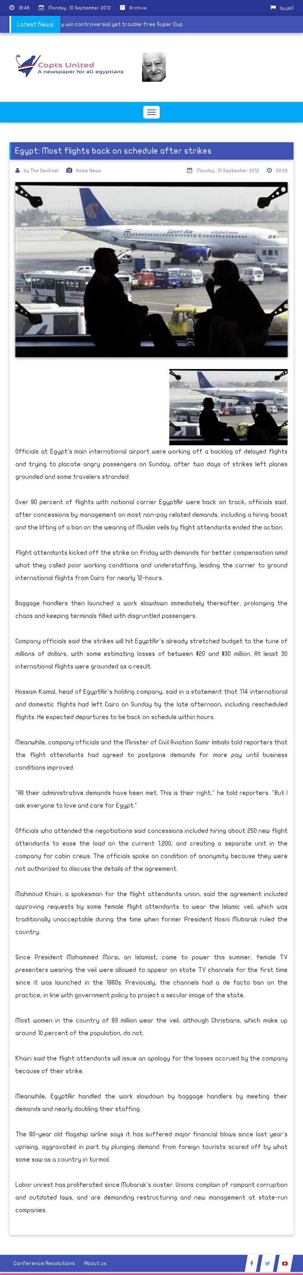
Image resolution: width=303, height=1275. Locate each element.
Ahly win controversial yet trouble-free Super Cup (123, 24)
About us (95, 1263)
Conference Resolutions (44, 1263)
